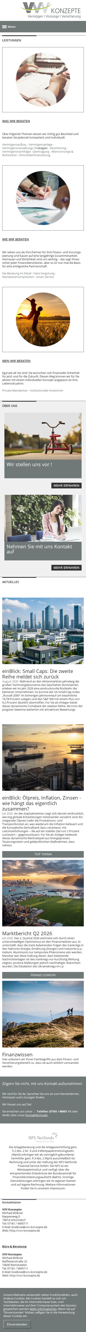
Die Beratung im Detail (16, 273)
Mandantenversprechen (18, 277)
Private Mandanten (15, 390)
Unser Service (45, 277)
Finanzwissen (17, 1054)
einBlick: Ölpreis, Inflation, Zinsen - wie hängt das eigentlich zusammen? (41, 803)
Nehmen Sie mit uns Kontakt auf (39, 549)
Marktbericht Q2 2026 (27, 933)
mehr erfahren (66, 485)
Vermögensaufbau (14, 144)
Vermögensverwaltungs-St (19, 148)
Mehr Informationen (43, 1309)
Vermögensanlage (40, 144)
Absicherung (58, 148)
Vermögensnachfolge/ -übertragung (25, 151)
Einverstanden (17, 1324)
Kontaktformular (37, 1115)
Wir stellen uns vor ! (29, 464)
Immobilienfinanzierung (34, 155)
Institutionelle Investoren (46, 390)
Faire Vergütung (44, 273)
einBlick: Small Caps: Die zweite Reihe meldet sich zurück (37, 674)
